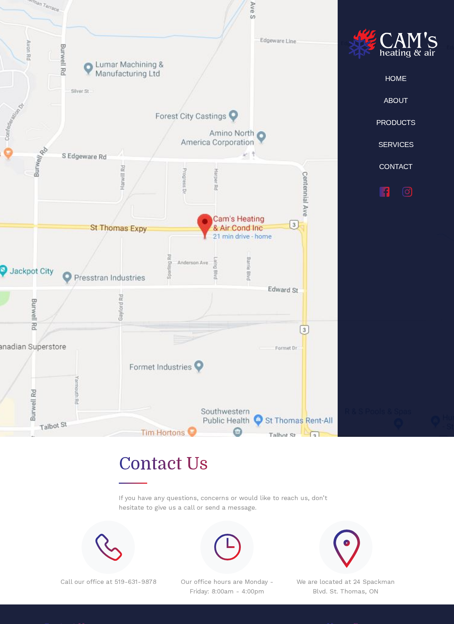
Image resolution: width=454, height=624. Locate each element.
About (396, 100)
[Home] (393, 43)
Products (395, 122)
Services (396, 144)
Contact (396, 166)
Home (395, 78)
